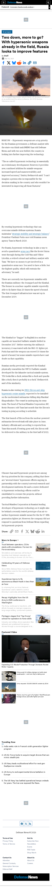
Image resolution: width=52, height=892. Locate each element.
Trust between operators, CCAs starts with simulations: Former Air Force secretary (17, 547)
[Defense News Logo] (15, 2)
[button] (26, 120)
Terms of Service (9, 844)
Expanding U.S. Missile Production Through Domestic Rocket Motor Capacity (25, 665)
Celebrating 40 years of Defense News (16, 564)
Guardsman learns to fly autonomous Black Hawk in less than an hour (18, 581)
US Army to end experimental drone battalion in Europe (24, 773)
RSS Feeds (31, 849)
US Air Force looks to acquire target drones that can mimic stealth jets (26, 756)
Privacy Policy (8, 841)
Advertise (6, 860)
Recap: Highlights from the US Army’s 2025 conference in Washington (15, 600)
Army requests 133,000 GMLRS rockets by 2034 (32, 683)
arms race (25, 251)
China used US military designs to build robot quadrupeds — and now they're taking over (32, 673)
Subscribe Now (33, 841)
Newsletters (31, 844)
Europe (7, 31)
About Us (30, 860)
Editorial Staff (7, 869)
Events (29, 846)
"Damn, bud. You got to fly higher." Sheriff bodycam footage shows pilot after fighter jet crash (33, 696)
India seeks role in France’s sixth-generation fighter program (26, 747)
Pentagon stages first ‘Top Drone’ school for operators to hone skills (17, 617)
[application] (26, 120)
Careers (30, 863)
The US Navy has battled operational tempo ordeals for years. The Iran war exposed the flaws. (26, 781)
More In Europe (9, 540)
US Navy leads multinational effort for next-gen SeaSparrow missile (24, 764)
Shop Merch (31, 852)
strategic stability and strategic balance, (30, 234)
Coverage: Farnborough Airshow (21, 7)
